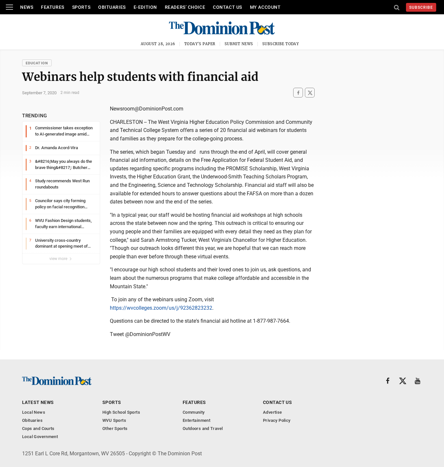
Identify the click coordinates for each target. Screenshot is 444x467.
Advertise (272, 412)
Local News (33, 412)
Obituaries (112, 7)
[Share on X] (310, 93)
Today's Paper (199, 44)
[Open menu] (9, 7)
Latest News (38, 402)
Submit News (239, 44)
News (26, 7)
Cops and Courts (38, 428)
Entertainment (196, 420)
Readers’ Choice (185, 7)
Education (37, 63)
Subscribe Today (280, 44)
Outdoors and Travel (203, 428)
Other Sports (115, 428)
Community (194, 412)
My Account (265, 7)
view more (58, 258)
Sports (81, 7)
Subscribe (421, 7)
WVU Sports (114, 420)
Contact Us (227, 7)
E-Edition (145, 7)
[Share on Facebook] (298, 93)
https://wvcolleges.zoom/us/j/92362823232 (161, 308)
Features (52, 7)
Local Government (40, 436)
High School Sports (121, 412)
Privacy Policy (276, 420)
